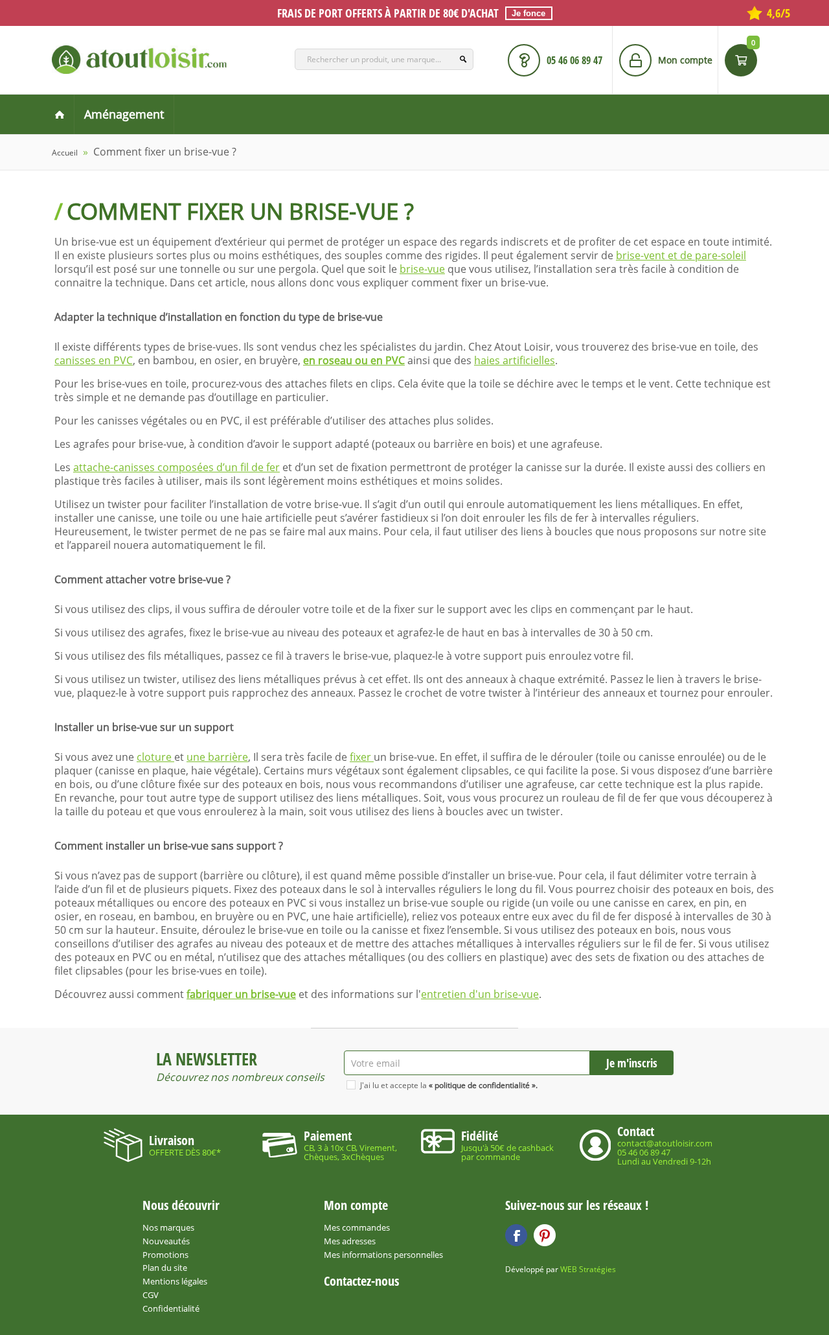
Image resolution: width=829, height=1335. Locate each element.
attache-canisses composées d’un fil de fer (176, 467)
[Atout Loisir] (139, 59)
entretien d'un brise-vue (480, 994)
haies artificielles (514, 360)
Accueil (65, 152)
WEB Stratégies (588, 1269)
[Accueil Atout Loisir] (59, 114)
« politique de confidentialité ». (483, 1085)
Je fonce (528, 13)
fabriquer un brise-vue (241, 994)
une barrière (217, 757)
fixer (362, 757)
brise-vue (422, 269)
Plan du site (164, 1267)
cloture (155, 757)
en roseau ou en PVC (354, 360)
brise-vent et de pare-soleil (681, 255)
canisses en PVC (93, 360)
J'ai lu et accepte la (449, 1085)
